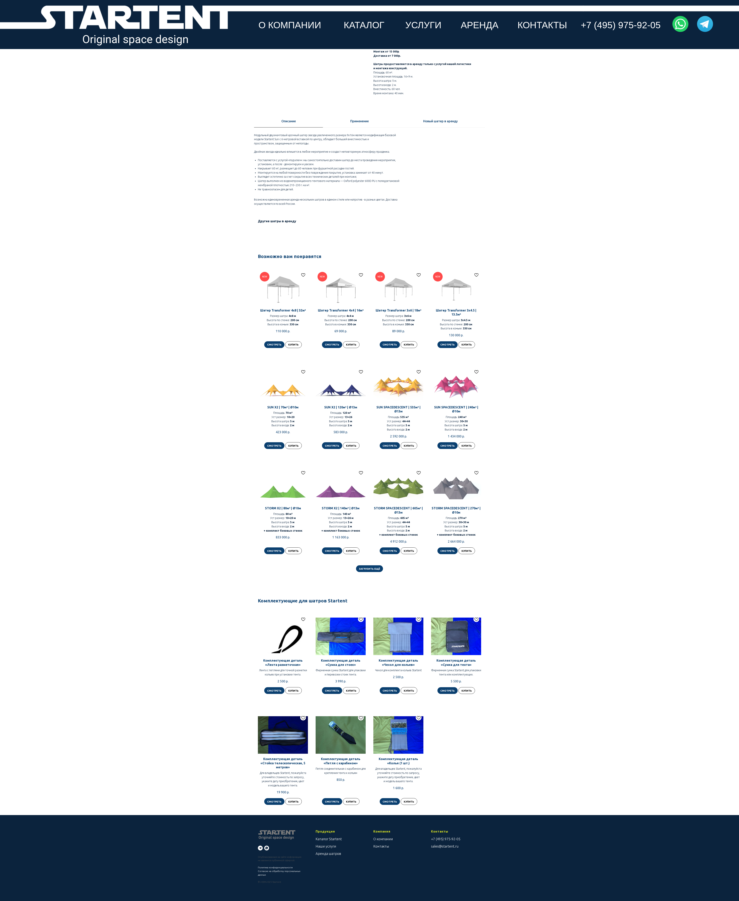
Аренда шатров (328, 853)
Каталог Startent (329, 839)
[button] (680, 24)
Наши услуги (326, 846)
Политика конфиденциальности (275, 867)
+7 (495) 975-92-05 (445, 839)
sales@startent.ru (445, 846)
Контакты (381, 846)
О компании (383, 839)
